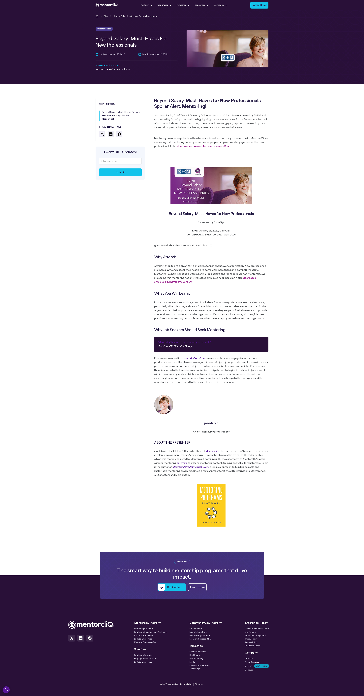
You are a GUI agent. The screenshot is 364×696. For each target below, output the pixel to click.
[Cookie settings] (6, 689)
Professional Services (200, 665)
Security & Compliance (255, 635)
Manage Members (198, 632)
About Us (249, 658)
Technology (195, 668)
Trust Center (251, 639)
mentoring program (194, 358)
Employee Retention (143, 655)
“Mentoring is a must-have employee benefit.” (184, 342)
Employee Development (145, 658)
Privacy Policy (186, 684)
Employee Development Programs (150, 632)
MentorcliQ (212, 451)
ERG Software (196, 628)
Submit (120, 172)
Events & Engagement (200, 635)
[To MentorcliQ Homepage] (107, 5)
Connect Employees (143, 635)
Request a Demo (252, 645)
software (182, 463)
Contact (249, 670)
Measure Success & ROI (145, 642)
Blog (106, 16)
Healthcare (195, 655)
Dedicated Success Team (257, 628)
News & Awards (252, 662)
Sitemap (199, 684)
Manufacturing (196, 658)
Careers (256, 666)
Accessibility (251, 642)
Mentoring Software (143, 628)
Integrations (250, 632)
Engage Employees (143, 639)
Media (192, 662)
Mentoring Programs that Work (190, 467)
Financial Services (198, 651)
